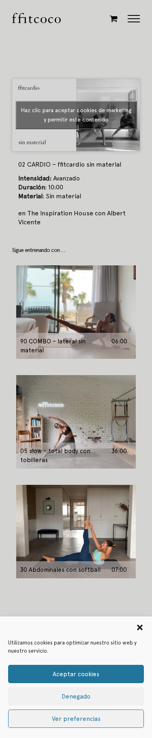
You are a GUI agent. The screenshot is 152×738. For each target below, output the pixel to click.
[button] (140, 627)
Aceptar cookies (76, 674)
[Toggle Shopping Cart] (114, 18)
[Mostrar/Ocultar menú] (134, 18)
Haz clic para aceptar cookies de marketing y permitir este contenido (76, 115)
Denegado (76, 696)
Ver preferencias (76, 719)
